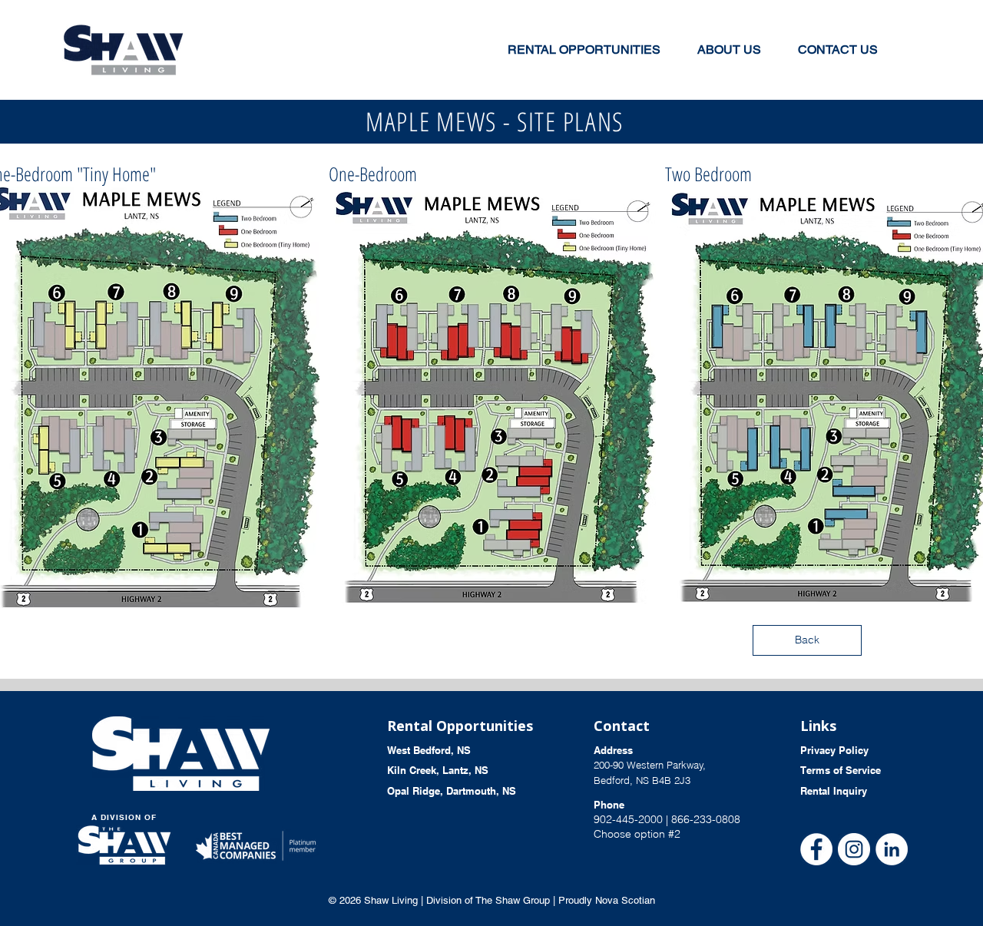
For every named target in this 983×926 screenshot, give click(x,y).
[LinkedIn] (891, 849)
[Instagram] (854, 849)
